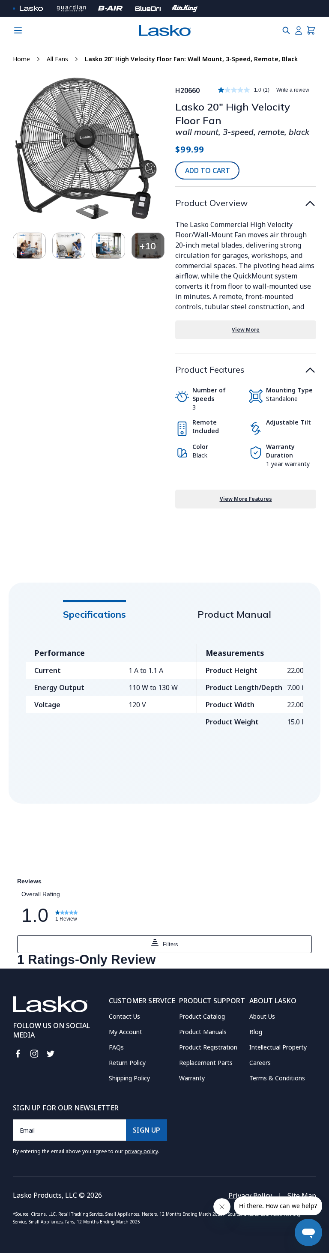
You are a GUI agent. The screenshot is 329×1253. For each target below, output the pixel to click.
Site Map (301, 1195)
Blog (255, 1032)
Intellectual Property (278, 1047)
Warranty (192, 1078)
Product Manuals (203, 1032)
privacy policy (141, 1151)
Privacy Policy (250, 1195)
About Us (262, 1016)
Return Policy (127, 1063)
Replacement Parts (206, 1063)
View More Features (246, 498)
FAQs (116, 1047)
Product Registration (208, 1047)
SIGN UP (146, 1130)
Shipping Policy (129, 1078)
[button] (286, 30)
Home (21, 59)
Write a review (292, 90)
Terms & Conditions (277, 1078)
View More (246, 329)
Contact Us (124, 1016)
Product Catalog (202, 1016)
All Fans (57, 59)
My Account (125, 1032)
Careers (260, 1063)
